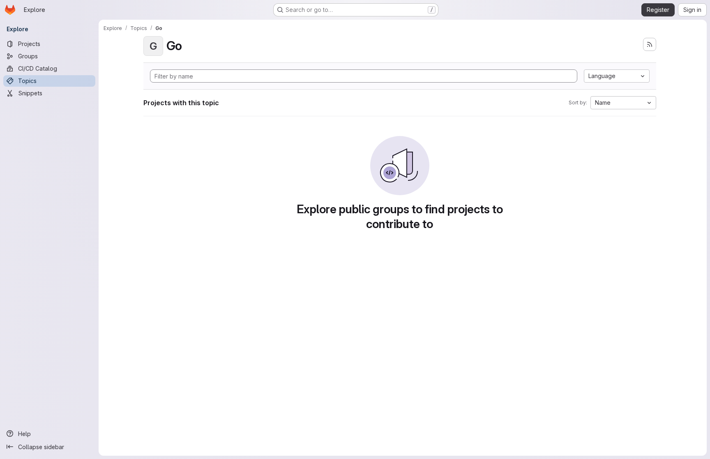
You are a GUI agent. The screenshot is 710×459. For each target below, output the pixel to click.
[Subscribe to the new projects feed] (649, 44)
